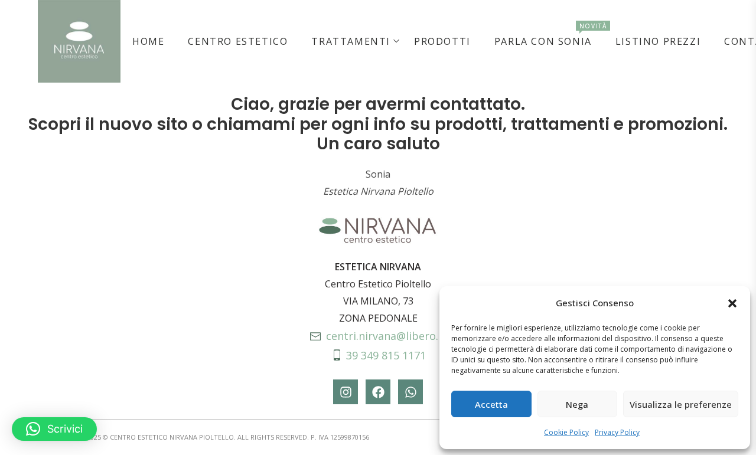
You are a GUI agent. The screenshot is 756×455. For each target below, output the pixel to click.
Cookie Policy (566, 432)
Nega (577, 404)
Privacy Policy (617, 432)
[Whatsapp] (410, 391)
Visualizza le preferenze (681, 404)
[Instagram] (345, 391)
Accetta (491, 404)
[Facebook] (378, 391)
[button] (732, 303)
